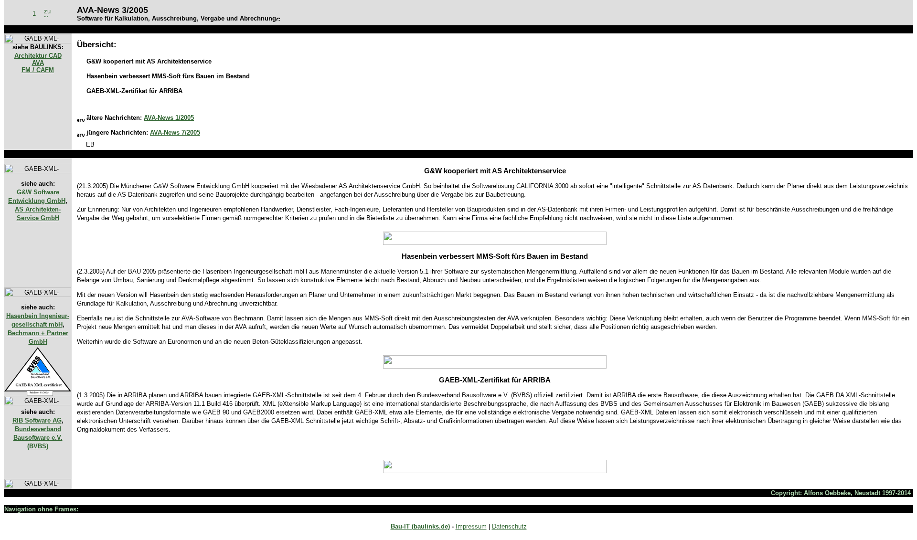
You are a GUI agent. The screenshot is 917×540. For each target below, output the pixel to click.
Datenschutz (509, 526)
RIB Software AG (37, 420)
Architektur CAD (38, 55)
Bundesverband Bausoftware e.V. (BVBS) (38, 437)
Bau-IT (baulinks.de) (420, 526)
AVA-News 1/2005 (169, 117)
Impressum (471, 526)
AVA (38, 62)
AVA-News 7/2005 (175, 132)
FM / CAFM (37, 70)
